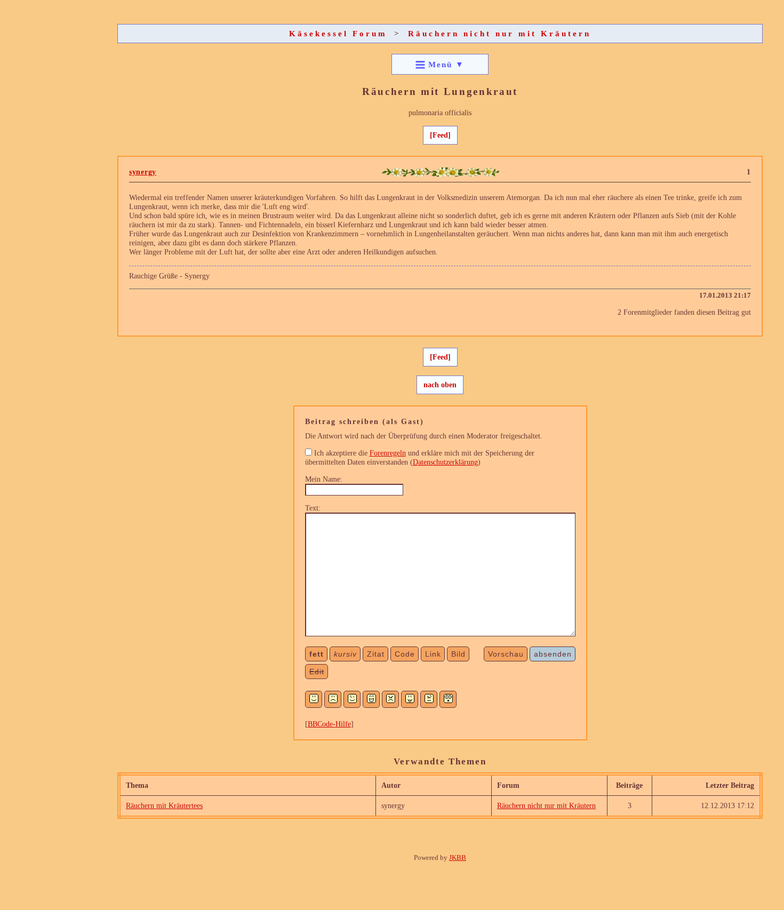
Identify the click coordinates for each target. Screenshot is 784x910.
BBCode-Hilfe (329, 724)
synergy (142, 171)
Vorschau (506, 654)
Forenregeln (388, 453)
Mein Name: (323, 479)
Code (405, 654)
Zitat (376, 654)
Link (433, 654)
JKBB (457, 857)
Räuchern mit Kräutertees (164, 805)
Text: (313, 508)
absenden (553, 654)
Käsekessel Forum (338, 33)
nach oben (440, 384)
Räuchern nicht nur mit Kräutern (499, 33)
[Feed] (440, 135)
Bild (458, 654)
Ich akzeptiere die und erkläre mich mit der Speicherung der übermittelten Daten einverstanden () (419, 457)
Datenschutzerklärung (445, 462)
